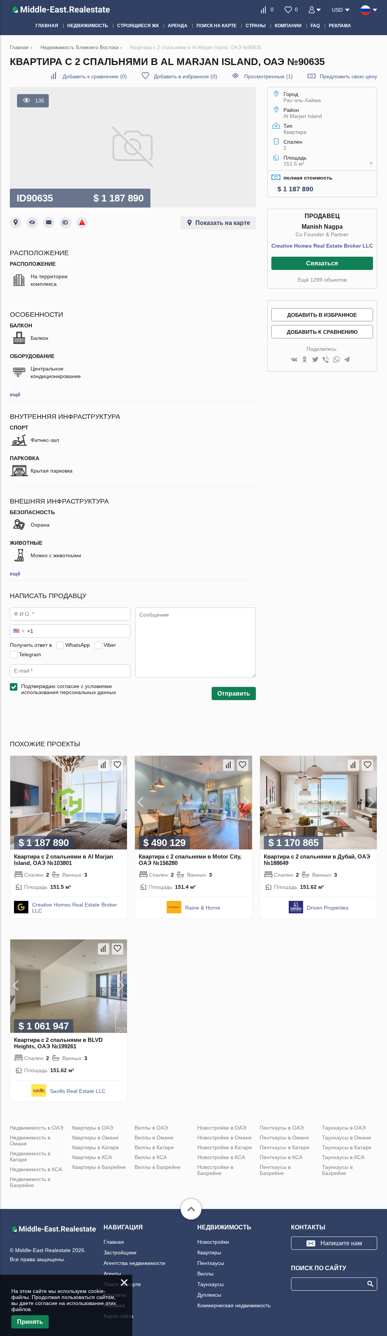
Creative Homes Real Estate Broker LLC (322, 246)
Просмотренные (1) (268, 76)
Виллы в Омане (154, 1138)
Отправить (233, 693)
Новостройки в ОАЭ (221, 1128)
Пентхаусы (210, 1263)
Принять (30, 1322)
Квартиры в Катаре (95, 1147)
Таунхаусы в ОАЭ (343, 1128)
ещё (15, 394)
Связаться (322, 263)
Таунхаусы (210, 1284)
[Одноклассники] (304, 360)
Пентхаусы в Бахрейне (275, 1170)
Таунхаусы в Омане (346, 1138)
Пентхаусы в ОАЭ (281, 1128)
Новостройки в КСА (221, 1157)
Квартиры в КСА (92, 1157)
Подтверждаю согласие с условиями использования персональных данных (68, 689)
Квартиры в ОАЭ (92, 1128)
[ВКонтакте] (294, 360)
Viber (110, 645)
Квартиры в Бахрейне (99, 1167)
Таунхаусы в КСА (343, 1157)
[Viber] (326, 360)
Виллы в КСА (151, 1157)
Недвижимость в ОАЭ (36, 1128)
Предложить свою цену (348, 76)
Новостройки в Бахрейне (215, 1170)
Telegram (30, 654)
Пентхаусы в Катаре (285, 1147)
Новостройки (213, 1242)
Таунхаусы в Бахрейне (337, 1170)
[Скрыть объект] (32, 222)
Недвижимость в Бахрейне (30, 1182)
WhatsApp (77, 645)
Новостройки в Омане (224, 1138)
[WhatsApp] (336, 360)
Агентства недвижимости (134, 1263)
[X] (315, 360)
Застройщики (120, 1252)
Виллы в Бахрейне (158, 1167)
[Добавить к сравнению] (103, 765)
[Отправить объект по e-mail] (48, 222)
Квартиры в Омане (95, 1138)
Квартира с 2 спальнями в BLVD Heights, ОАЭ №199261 (58, 1043)
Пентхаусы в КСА (281, 1157)
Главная (114, 1242)
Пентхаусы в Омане (284, 1138)
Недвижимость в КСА (36, 1169)
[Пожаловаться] (82, 222)
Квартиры (209, 1252)
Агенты (112, 1274)
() (95, 76)
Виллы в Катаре (154, 1147)
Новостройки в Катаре (224, 1147)
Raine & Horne (202, 908)
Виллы (205, 1274)
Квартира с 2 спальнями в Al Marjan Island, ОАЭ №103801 (63, 859)
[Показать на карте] (15, 222)
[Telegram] (347, 360)
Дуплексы (209, 1295)
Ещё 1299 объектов (322, 280)
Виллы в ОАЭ (151, 1128)
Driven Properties (327, 908)
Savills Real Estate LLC (77, 1091)
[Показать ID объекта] (65, 222)
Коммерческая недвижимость (234, 1305)
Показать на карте (222, 223)
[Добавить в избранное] (117, 765)
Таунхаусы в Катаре (347, 1147)
